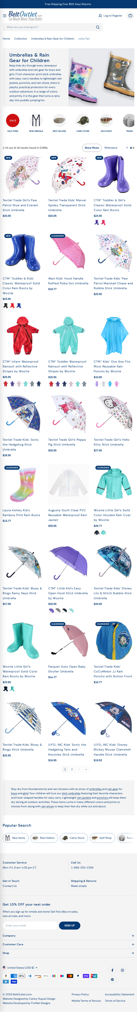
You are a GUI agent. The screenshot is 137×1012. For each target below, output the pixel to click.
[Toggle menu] (5, 16)
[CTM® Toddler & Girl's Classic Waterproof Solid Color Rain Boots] (114, 174)
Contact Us (10, 886)
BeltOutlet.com (22, 994)
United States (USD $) (20, 967)
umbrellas (95, 789)
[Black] (6, 306)
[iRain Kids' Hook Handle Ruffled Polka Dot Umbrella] (68, 252)
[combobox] (52, 27)
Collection (20, 38)
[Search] (98, 27)
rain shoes (47, 806)
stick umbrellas (71, 793)
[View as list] (133, 148)
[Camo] (32, 384)
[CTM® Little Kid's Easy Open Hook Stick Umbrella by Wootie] (68, 562)
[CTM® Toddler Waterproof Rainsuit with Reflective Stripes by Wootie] (68, 335)
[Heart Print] (19, 384)
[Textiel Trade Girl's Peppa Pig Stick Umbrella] (68, 414)
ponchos (102, 797)
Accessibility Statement (119, 994)
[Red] (12, 306)
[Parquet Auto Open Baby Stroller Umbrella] (68, 640)
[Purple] (97, 223)
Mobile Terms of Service (86, 1000)
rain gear (112, 789)
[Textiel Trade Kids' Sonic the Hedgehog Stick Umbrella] (23, 414)
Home (6, 38)
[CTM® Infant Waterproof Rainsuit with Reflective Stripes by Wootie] (23, 335)
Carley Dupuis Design (42, 998)
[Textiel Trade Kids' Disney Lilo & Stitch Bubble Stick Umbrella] (114, 562)
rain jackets (84, 797)
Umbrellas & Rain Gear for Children (52, 38)
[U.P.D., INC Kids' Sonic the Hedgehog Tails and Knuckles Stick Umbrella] (68, 719)
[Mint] (26, 384)
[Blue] (19, 306)
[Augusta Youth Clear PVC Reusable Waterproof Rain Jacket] (68, 484)
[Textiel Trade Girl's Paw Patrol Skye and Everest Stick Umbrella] (23, 174)
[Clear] (103, 384)
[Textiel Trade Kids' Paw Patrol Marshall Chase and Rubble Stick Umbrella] (114, 252)
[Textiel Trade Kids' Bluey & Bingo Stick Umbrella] (23, 719)
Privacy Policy (80, 994)
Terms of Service (115, 1000)
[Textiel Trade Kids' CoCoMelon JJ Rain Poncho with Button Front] (114, 640)
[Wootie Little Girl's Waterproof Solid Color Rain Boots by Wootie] (23, 640)
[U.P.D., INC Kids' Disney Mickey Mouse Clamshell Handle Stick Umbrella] (114, 719)
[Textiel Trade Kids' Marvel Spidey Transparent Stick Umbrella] (68, 174)
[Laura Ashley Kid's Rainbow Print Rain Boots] (23, 484)
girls (25, 793)
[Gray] (58, 611)
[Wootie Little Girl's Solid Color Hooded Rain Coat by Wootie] (114, 484)
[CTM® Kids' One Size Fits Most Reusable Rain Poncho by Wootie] (114, 335)
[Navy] (39, 384)
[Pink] (103, 223)
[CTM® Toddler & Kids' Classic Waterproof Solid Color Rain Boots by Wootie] (23, 252)
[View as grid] (131, 148)
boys (14, 793)
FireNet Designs (40, 1003)
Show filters (92, 148)
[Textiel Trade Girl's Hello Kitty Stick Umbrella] (114, 414)
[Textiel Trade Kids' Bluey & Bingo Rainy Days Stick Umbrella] (23, 562)
